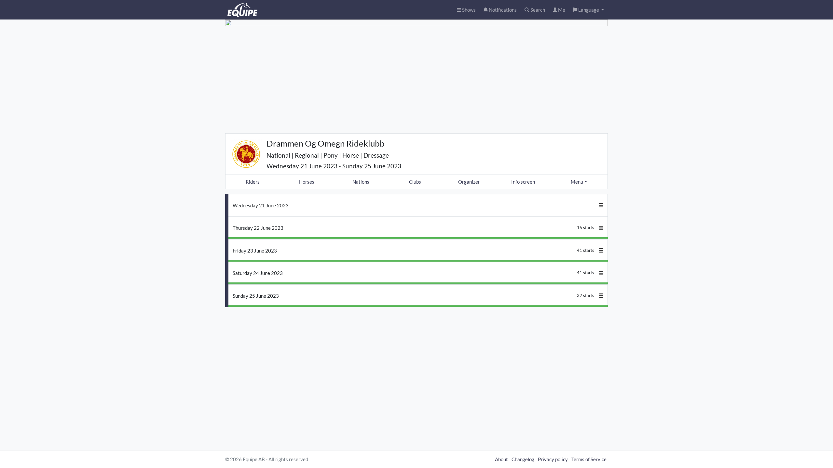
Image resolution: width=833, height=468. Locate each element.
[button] (588, 10)
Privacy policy (553, 459)
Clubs (415, 182)
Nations (360, 182)
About (501, 459)
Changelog (523, 459)
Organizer (469, 182)
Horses (306, 182)
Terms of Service (589, 459)
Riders (253, 182)
